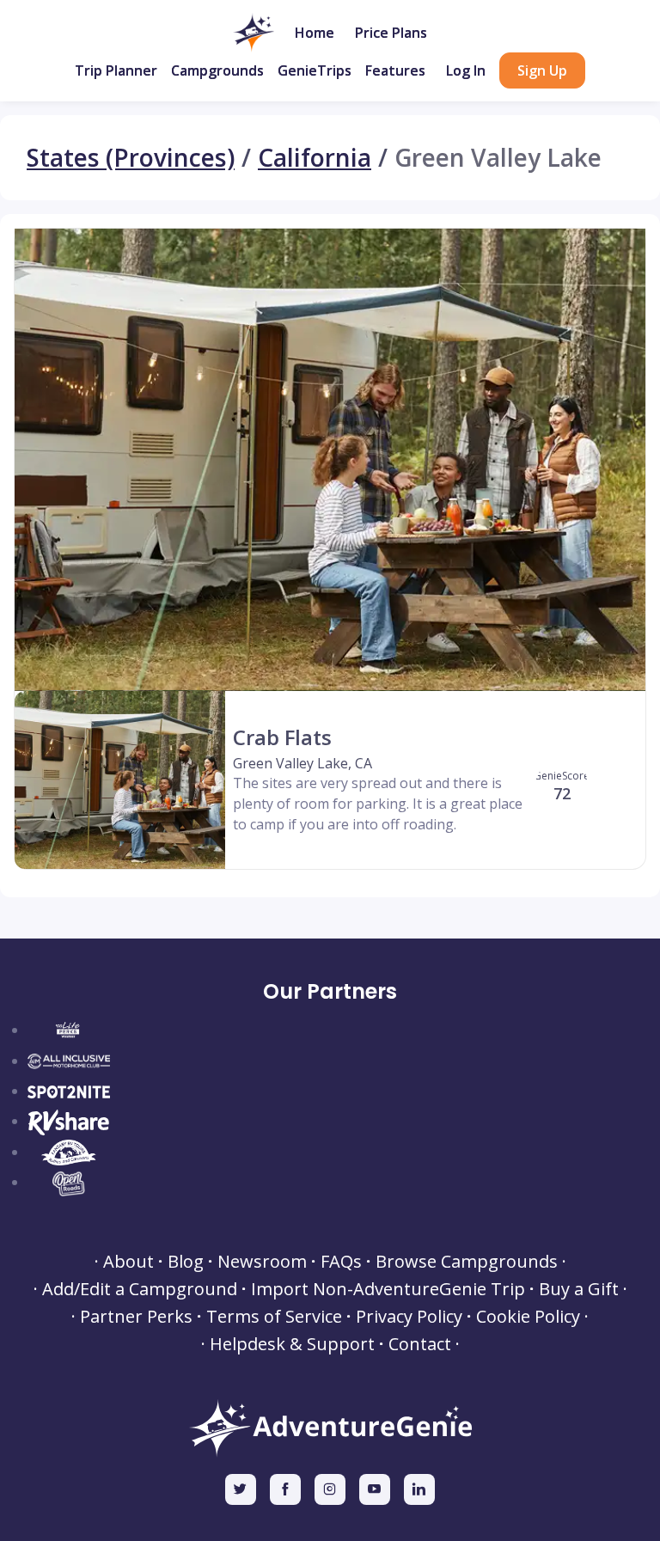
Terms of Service (274, 1316)
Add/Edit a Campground (139, 1289)
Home (314, 32)
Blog (186, 1261)
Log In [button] (466, 70)
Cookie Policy (528, 1316)
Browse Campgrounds (467, 1261)
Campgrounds (217, 70)
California (314, 158)
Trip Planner (116, 70)
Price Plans (391, 32)
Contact (419, 1344)
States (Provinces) (131, 158)
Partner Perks (136, 1316)
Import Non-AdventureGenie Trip (388, 1289)
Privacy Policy (409, 1316)
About (128, 1261)
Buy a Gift (579, 1289)
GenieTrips (314, 70)
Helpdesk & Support (292, 1344)
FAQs (341, 1261)
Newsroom (262, 1261)
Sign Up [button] (542, 70)
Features (395, 70)
